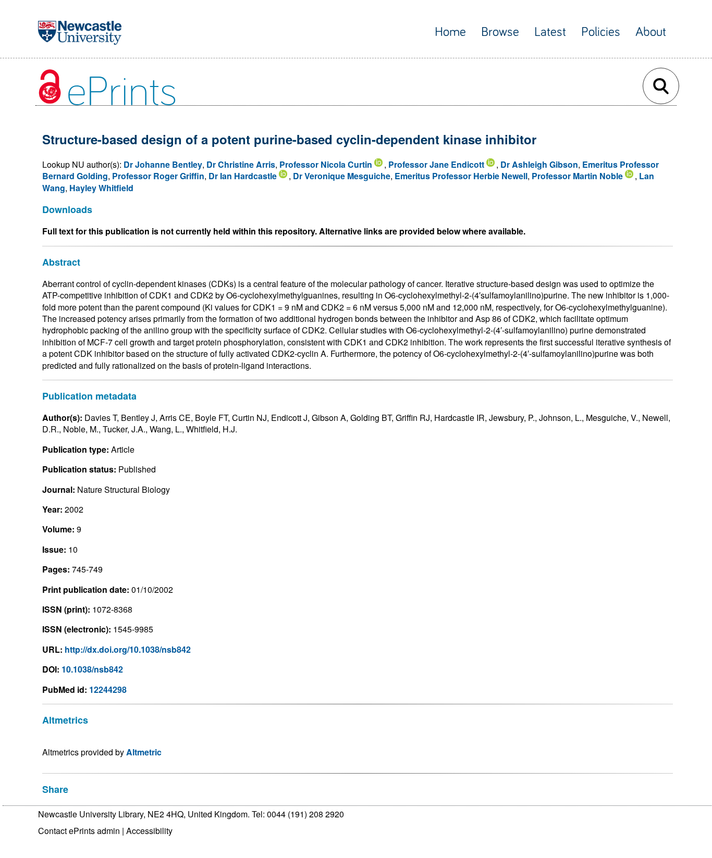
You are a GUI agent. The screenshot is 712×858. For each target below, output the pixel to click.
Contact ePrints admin (79, 831)
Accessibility (149, 831)
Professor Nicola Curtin (325, 164)
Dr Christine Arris (240, 164)
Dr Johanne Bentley (163, 164)
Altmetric (144, 752)
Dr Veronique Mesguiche (341, 176)
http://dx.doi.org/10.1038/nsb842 (128, 649)
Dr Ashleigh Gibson (539, 164)
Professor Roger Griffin (158, 176)
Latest (550, 32)
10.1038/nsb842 (92, 669)
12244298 (108, 689)
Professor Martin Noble (577, 176)
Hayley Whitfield (101, 188)
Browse (500, 32)
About (650, 32)
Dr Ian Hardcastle (242, 176)
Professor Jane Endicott (436, 164)
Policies (600, 32)
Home (450, 32)
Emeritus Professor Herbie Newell (461, 176)
